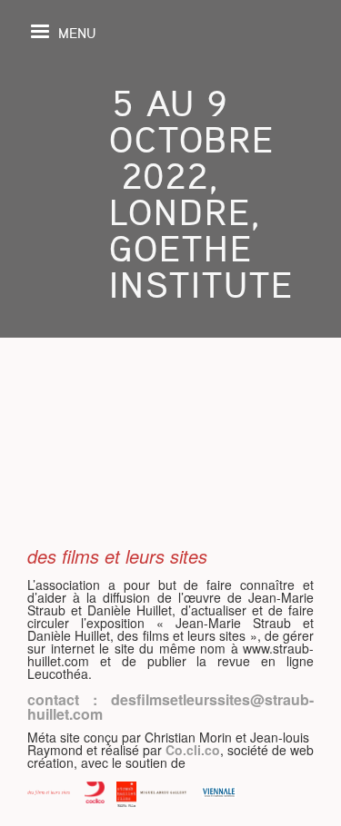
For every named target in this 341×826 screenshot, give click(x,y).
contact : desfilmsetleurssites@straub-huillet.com (170, 706)
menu (76, 32)
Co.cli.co (192, 750)
